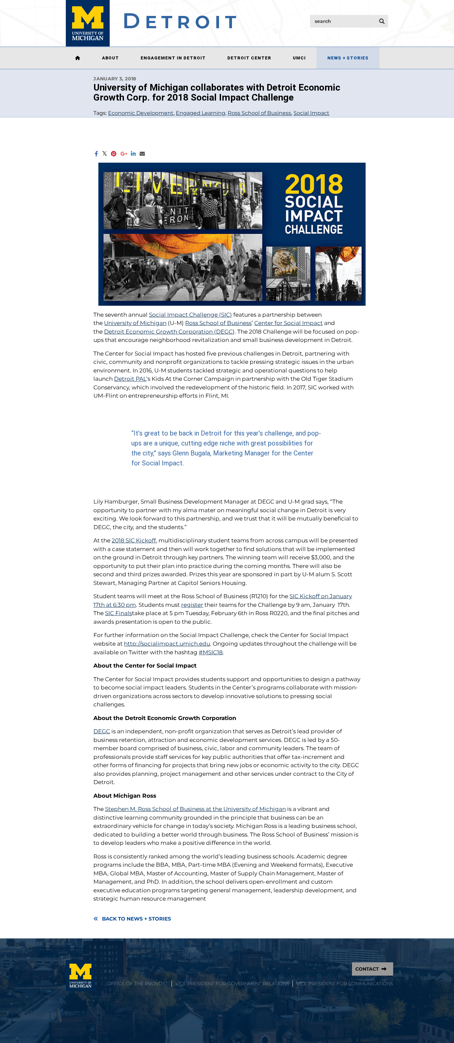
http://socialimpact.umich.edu (167, 643)
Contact (367, 969)
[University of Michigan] (80, 975)
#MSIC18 (211, 652)
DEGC (101, 731)
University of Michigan (135, 323)
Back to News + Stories (136, 919)
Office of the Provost (137, 984)
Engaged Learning (200, 113)
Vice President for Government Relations (232, 984)
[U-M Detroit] (151, 23)
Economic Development (140, 113)
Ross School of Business (259, 113)
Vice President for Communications (344, 984)
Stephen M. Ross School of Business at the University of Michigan (195, 809)
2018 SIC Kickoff (134, 540)
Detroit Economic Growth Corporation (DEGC (168, 331)
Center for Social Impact (288, 323)
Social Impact (311, 113)
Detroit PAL (130, 378)
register (192, 605)
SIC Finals (118, 613)
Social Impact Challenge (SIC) (190, 314)
